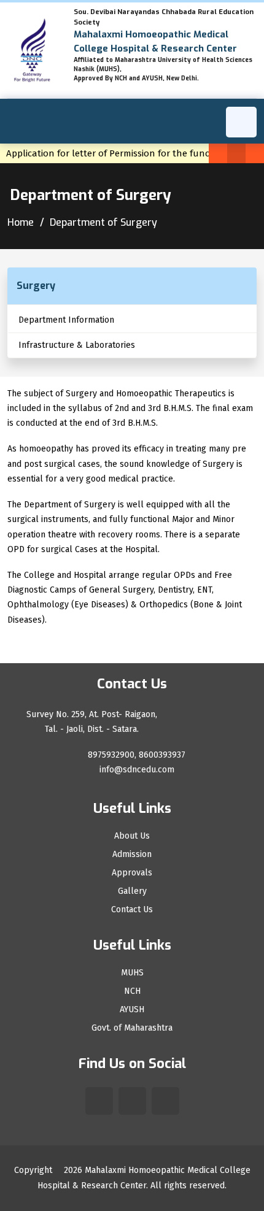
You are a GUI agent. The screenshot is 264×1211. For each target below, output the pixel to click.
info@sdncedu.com (135, 769)
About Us (132, 836)
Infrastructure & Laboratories (76, 345)
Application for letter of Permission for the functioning (126, 153)
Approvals (132, 873)
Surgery (36, 285)
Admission (132, 854)
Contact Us (132, 909)
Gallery (132, 891)
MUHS (132, 973)
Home (20, 222)
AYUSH (132, 1009)
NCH (132, 991)
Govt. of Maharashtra (132, 1028)
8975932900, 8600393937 (135, 755)
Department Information (66, 320)
